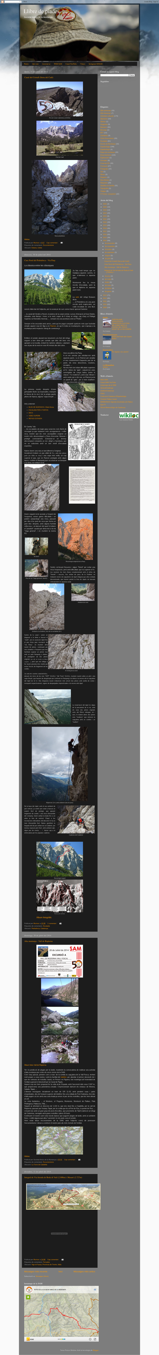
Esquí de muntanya (107, 152)
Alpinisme (104, 119)
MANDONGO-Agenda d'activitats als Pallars (116, 402)
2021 (105, 219)
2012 (105, 298)
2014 (105, 240)
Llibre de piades (41, 11)
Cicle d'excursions (107, 138)
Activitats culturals (107, 116)
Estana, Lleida (37, 248)
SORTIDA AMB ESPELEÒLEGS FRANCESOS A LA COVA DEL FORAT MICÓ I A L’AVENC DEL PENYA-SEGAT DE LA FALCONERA (121, 324)
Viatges (103, 191)
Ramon (53, 326)
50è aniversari (105, 110)
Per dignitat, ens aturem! (120, 352)
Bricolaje (103, 130)
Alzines (103, 121)
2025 (105, 207)
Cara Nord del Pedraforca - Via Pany (39, 260)
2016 (105, 234)
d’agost (108, 255)
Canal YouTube (71, 64)
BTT (102, 133)
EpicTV (103, 405)
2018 (105, 228)
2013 (105, 295)
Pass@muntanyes (110, 335)
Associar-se (46, 64)
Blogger (95, 1350)
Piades (26, 64)
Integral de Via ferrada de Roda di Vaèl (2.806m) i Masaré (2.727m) (53, 1177)
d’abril (107, 282)
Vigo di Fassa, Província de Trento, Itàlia (46, 1264)
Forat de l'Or (105, 163)
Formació (103, 166)
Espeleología (105, 149)
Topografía (104, 188)
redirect (105, 367)
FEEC (102, 393)
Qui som (35, 64)
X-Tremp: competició (108, 194)
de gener (108, 291)
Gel (101, 172)
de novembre (110, 246)
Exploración (104, 158)
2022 (105, 216)
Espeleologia (105, 147)
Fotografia (104, 169)
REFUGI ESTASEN (35, 418)
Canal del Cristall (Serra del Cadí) (38, 77)
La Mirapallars (108, 365)
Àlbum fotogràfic (44, 917)
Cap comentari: (52, 243)
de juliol (108, 258)
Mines (102, 174)
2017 (105, 231)
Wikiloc (27, 239)
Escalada (46, 926)
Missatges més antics (84, 1271)
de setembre (110, 252)
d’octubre (108, 249)
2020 (105, 222)
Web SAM (104, 380)
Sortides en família (107, 185)
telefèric (64, 1077)
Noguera (103, 177)
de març (108, 285)
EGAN (105, 318)
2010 (105, 304)
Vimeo (82, 64)
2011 (105, 301)
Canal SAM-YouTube (108, 382)
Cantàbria (104, 135)
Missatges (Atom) (42, 1276)
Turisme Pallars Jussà (108, 399)
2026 (105, 204)
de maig (108, 279)
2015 (105, 237)
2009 (105, 307)
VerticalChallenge (106, 388)
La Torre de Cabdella (39, 1165)
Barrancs (103, 127)
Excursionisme (48, 245)
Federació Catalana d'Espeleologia (113, 396)
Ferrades (46, 1262)
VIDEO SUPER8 (34, 416)
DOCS (31, 413)
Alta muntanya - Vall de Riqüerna (38, 941)
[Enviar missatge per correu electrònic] (61, 243)
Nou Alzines (104, 180)
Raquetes (104, 183)
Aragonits (103, 124)
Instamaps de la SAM (108, 385)
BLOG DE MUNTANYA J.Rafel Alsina (41, 407)
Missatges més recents (35, 1271)
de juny (108, 276)
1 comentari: (52, 923)
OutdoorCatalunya (107, 391)
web (77, 297)
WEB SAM (58, 64)
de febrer (108, 288)
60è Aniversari (105, 113)
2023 (105, 213)
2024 (105, 210)
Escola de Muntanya (107, 144)
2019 (105, 225)
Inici (61, 1271)
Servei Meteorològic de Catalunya (112, 407)
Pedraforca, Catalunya (40, 928)
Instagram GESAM (95, 64)
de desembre (110, 243)
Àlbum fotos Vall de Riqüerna (35, 1065)
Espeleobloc (108, 350)
